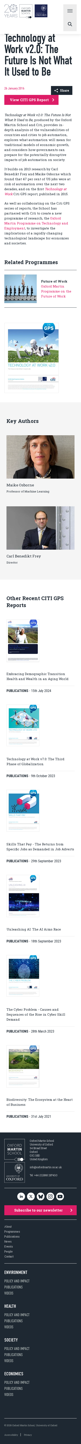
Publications (12, 1236)
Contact (9, 1256)
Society (11, 1340)
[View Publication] (31, 392)
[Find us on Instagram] (50, 1196)
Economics (13, 1374)
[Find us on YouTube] (60, 1196)
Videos (8, 1293)
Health (10, 1306)
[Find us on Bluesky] (40, 1196)
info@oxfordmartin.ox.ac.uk (46, 1167)
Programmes (12, 1231)
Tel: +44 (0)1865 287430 (43, 1175)
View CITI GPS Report (29, 99)
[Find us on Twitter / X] (31, 1196)
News (8, 1241)
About (8, 1226)
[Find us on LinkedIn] (21, 1196)
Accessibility (11, 1434)
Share (64, 90)
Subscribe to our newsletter (38, 1210)
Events (8, 1246)
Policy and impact (17, 1281)
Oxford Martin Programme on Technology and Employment (36, 223)
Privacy (28, 1434)
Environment (15, 1272)
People (8, 1251)
